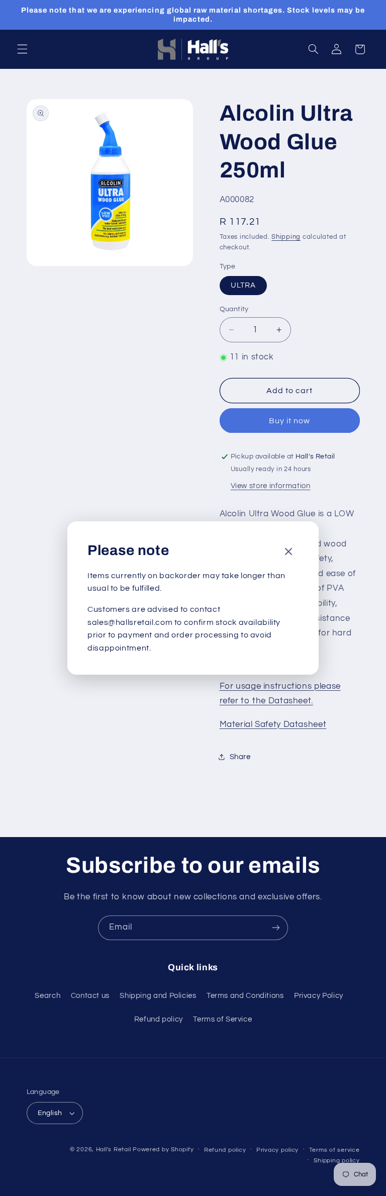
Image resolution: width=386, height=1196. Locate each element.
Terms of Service (222, 1019)
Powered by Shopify (163, 1149)
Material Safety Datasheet (273, 724)
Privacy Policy (318, 995)
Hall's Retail (113, 1149)
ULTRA (243, 285)
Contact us (90, 995)
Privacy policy (277, 1150)
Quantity (234, 309)
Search (47, 995)
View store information (271, 486)
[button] (22, 49)
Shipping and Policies (158, 995)
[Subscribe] (275, 927)
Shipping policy (336, 1160)
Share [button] (240, 757)
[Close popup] (288, 552)
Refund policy (158, 1019)
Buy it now (290, 421)
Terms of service (334, 1150)
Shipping (286, 237)
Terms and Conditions (245, 995)
